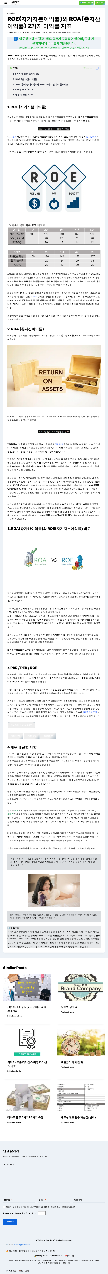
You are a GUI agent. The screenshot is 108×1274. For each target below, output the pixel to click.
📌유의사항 (69, 1256)
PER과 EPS (32, 736)
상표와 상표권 (69, 1007)
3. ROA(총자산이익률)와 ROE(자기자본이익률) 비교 (40, 84)
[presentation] (27, 987)
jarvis (72, 1012)
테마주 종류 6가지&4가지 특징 (25, 1117)
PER (35, 296)
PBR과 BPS (15, 736)
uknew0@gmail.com (21, 1244)
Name (8, 1199)
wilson (19, 1016)
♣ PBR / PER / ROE (23, 89)
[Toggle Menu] (6, 2)
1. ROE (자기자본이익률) (26, 74)
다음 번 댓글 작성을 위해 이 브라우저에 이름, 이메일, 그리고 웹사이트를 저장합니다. (41, 1207)
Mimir (18, 1122)
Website (78, 1199)
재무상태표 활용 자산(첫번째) (78, 1117)
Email (42, 1199)
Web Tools (13, 1271)
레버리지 (59, 444)
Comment (10, 1164)
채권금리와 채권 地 (72, 1062)
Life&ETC (25, 1271)
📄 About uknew (56, 1256)
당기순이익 (91, 136)
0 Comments (74, 33)
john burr (17, 33)
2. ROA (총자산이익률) (25, 79)
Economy (11, 13)
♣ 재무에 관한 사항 (23, 94)
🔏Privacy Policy (40, 1256)
